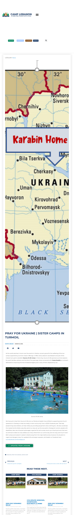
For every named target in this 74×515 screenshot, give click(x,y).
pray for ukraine (16, 454)
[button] (37, 14)
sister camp (25, 454)
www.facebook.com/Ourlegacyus (15, 439)
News (14, 57)
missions (9, 454)
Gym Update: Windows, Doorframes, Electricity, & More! (36, 501)
